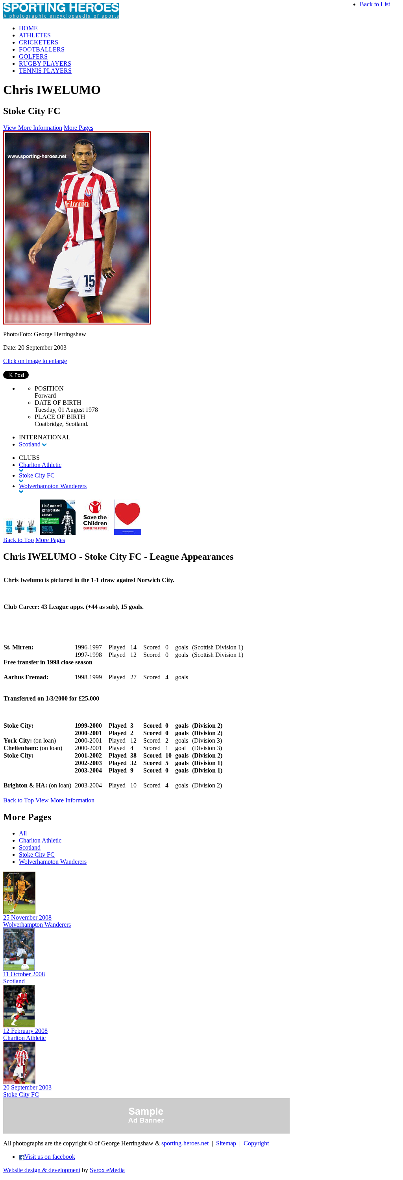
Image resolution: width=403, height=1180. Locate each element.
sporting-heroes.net (185, 1143)
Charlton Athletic (40, 840)
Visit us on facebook (49, 1156)
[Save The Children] (95, 532)
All (23, 833)
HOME (28, 28)
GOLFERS (33, 56)
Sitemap (226, 1143)
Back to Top (18, 540)
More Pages (78, 127)
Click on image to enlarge (35, 361)
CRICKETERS (38, 42)
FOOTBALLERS (42, 49)
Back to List (375, 4)
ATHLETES (35, 35)
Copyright (256, 1143)
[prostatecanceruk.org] (58, 532)
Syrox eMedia (107, 1170)
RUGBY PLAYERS (45, 63)
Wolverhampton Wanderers (53, 861)
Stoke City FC (37, 854)
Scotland (30, 444)
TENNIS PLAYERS (45, 70)
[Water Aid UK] (21, 532)
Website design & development (41, 1170)
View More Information (32, 127)
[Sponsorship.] (127, 532)
